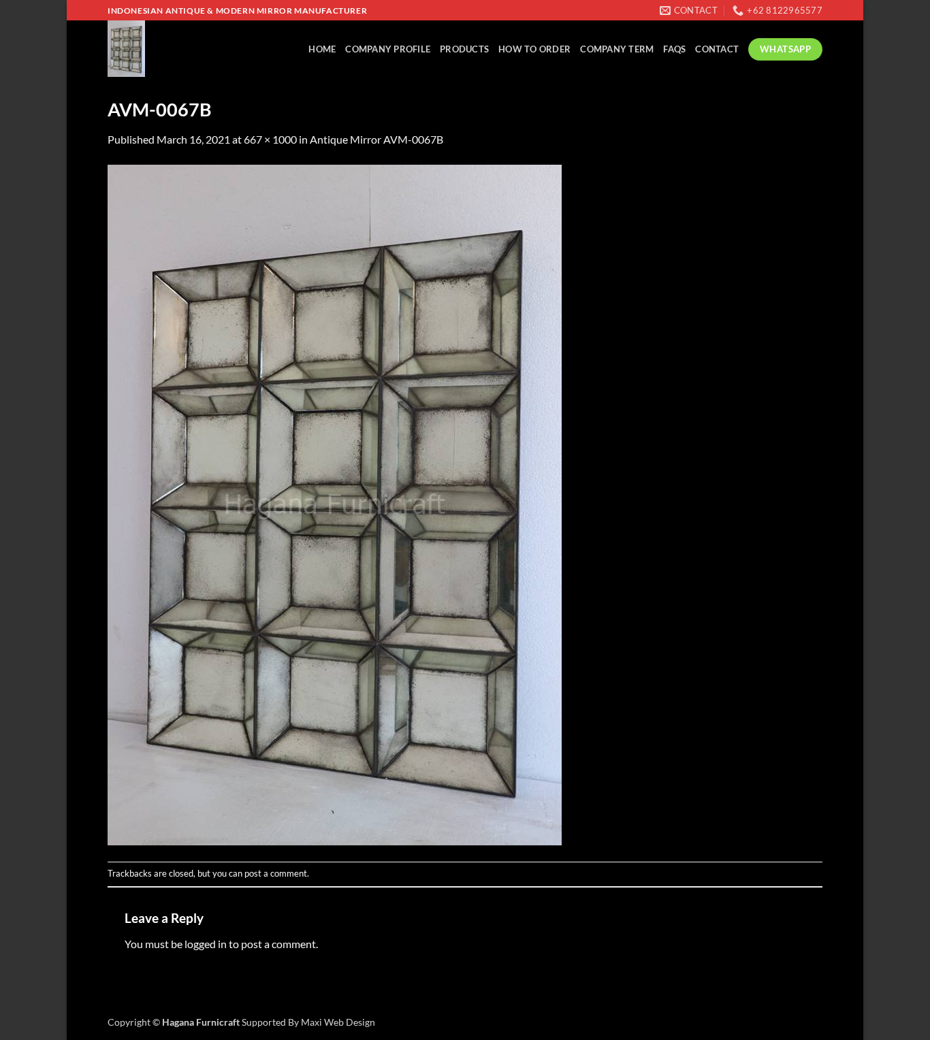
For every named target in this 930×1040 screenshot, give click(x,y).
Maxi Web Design (338, 1022)
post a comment (275, 873)
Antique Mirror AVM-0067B (376, 139)
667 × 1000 (270, 139)
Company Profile (387, 49)
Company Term (617, 49)
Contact (717, 49)
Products (464, 49)
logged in (206, 943)
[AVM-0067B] (335, 503)
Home (322, 49)
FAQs (674, 49)
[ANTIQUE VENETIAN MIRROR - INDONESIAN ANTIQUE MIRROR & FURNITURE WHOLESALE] (165, 48)
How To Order (534, 49)
